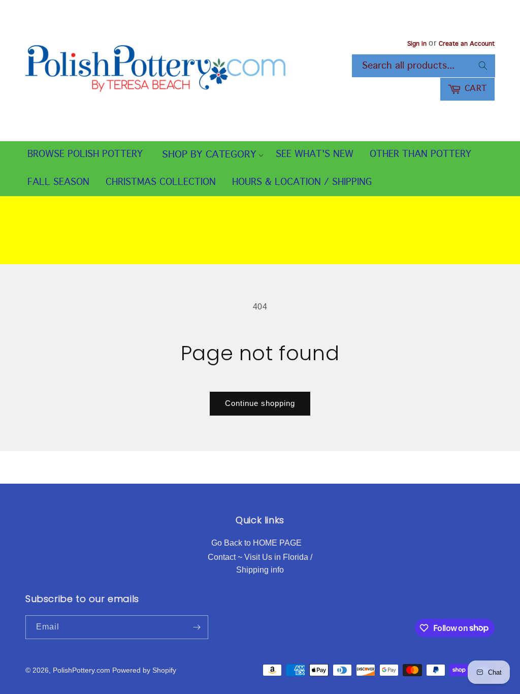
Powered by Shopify (144, 670)
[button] (209, 155)
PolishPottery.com (81, 670)
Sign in (417, 44)
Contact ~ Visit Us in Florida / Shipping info (260, 564)
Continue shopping (260, 403)
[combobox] (423, 65)
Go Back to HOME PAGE (256, 543)
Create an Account (467, 44)
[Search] (483, 65)
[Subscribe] (196, 627)
